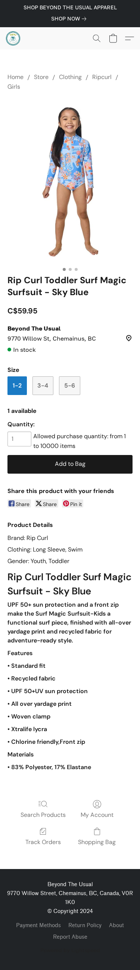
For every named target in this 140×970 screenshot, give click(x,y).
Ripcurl (102, 77)
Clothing (70, 77)
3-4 (42, 385)
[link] (70, 18)
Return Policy (85, 925)
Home (15, 77)
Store (41, 77)
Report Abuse (70, 937)
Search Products (43, 815)
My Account (97, 815)
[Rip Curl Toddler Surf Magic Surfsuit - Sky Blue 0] (70, 181)
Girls (13, 87)
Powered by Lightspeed (70, 950)
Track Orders (43, 842)
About (116, 925)
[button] (13, 38)
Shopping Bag (97, 842)
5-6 (69, 385)
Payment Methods (38, 925)
